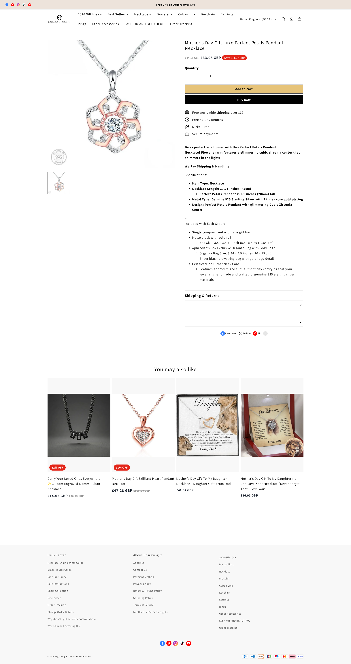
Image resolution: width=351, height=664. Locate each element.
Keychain (208, 14)
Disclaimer (54, 598)
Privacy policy (142, 583)
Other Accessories (105, 24)
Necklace (141, 14)
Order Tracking (181, 24)
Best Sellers (117, 14)
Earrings (227, 14)
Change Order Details (61, 612)
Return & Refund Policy (147, 590)
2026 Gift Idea (88, 14)
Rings (82, 24)
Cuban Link (186, 14)
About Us (138, 562)
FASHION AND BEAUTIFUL (144, 24)
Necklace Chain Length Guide (66, 562)
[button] (283, 19)
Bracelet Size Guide (60, 569)
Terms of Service (143, 605)
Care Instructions (58, 583)
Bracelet (163, 14)
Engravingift (61, 656)
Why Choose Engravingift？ (64, 626)
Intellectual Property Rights (150, 612)
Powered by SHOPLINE (80, 656)
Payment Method (143, 577)
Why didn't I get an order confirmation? (72, 619)
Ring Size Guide (57, 577)
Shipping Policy (143, 598)
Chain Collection (58, 590)
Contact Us (140, 569)
